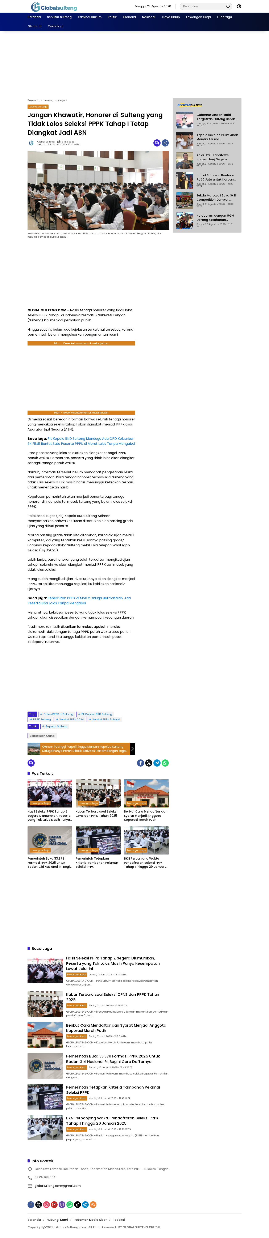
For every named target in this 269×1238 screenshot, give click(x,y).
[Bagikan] (165, 143)
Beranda (34, 1220)
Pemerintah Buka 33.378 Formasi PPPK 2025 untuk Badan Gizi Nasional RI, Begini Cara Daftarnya (50, 863)
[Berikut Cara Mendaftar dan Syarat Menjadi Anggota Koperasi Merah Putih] (146, 793)
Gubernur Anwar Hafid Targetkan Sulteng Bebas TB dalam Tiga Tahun (216, 117)
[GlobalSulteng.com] (73, 6)
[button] (228, 6)
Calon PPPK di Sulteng (58, 714)
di (109, 477)
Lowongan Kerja (38, 106)
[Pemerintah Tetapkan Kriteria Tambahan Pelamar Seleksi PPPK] (98, 840)
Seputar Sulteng (56, 726)
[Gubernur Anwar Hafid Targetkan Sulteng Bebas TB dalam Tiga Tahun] (184, 120)
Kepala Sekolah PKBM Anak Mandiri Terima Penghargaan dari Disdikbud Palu (217, 137)
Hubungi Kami (57, 1220)
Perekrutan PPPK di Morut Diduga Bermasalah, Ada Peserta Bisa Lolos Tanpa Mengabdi (79, 601)
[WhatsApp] (165, 763)
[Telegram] (157, 763)
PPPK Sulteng (42, 719)
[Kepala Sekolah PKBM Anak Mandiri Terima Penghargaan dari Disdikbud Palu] (184, 140)
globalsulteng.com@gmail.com (58, 1186)
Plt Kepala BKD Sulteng (97, 714)
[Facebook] (140, 763)
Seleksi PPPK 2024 (71, 719)
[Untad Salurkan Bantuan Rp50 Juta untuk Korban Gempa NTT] (184, 180)
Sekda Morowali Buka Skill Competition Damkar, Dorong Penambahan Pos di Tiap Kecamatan (216, 198)
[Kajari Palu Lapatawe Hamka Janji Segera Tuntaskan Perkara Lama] (184, 160)
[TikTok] (77, 1204)
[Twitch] (62, 1204)
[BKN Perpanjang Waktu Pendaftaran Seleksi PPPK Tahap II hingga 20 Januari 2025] (146, 840)
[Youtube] (54, 1204)
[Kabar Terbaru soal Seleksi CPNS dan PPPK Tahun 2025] (98, 793)
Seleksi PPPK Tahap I (106, 719)
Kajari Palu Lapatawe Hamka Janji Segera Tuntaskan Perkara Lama (215, 157)
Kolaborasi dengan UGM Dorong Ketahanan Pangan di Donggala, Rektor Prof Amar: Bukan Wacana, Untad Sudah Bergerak (215, 218)
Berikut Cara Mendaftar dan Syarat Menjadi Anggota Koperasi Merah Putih (145, 816)
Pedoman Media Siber (90, 1220)
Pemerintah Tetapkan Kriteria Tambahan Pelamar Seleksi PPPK (97, 863)
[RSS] (93, 1204)
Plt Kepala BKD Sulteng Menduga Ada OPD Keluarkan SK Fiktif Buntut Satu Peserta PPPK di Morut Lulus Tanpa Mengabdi (81, 441)
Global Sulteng (46, 142)
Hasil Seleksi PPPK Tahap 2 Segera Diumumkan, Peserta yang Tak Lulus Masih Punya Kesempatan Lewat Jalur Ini (49, 816)
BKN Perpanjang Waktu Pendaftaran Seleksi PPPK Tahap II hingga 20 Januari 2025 (144, 863)
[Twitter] (148, 763)
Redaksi (119, 1220)
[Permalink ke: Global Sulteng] (32, 143)
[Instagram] (46, 1204)
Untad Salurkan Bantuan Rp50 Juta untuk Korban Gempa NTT (215, 178)
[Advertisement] (134, 64)
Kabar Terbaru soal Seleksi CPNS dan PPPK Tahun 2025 (96, 814)
